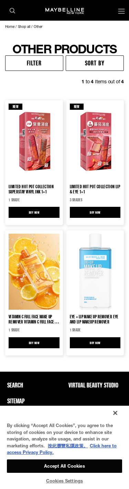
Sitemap (16, 401)
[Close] (115, 413)
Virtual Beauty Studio (93, 385)
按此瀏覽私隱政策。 (68, 445)
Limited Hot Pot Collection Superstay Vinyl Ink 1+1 (31, 189)
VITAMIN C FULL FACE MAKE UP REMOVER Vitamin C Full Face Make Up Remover (31, 319)
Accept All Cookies (64, 466)
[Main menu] (121, 12)
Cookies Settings (64, 480)
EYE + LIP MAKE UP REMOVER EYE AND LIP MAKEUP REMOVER (94, 319)
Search (15, 385)
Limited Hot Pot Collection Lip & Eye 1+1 (95, 189)
